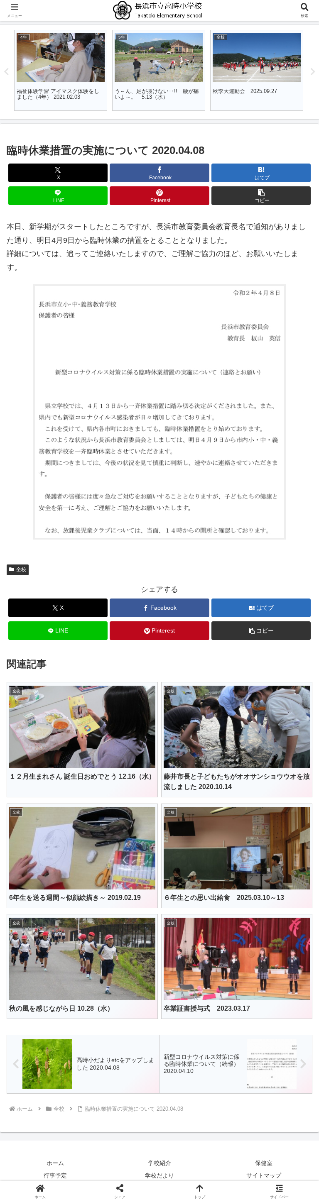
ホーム (55, 1163)
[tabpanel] (60, 70)
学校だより (159, 1175)
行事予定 (55, 1175)
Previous (6, 72)
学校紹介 (159, 1163)
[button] (261, 195)
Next (313, 72)
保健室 (263, 1163)
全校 (21, 569)
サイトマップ (263, 1175)
